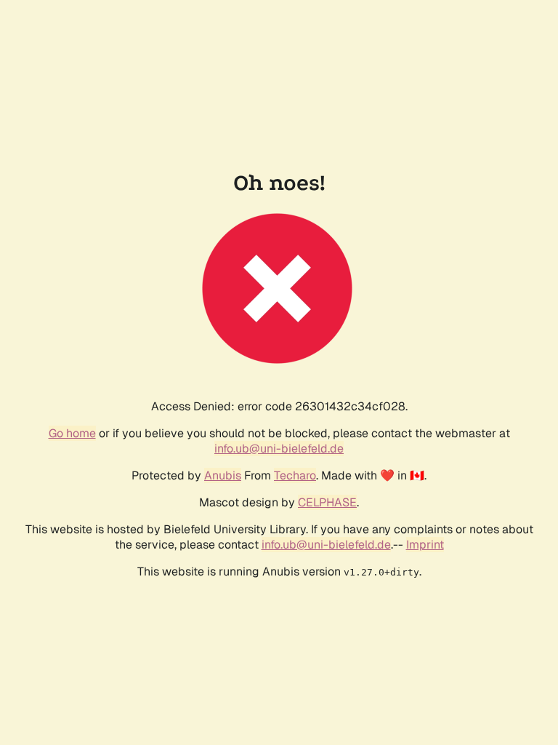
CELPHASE (327, 502)
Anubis (222, 475)
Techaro (295, 475)
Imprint (425, 544)
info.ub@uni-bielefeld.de (279, 448)
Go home (72, 433)
